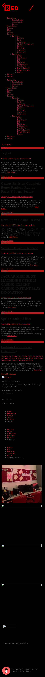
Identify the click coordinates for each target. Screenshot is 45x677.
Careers (15, 24)
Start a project (7, 144)
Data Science (21, 58)
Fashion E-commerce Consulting (16, 349)
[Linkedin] (7, 661)
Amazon (12, 358)
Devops (19, 72)
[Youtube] (20, 654)
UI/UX (19, 56)
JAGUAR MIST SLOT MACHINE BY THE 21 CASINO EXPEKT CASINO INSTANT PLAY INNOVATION (21, 284)
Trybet (6, 153)
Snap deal (21, 360)
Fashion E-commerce (18, 158)
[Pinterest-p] (33, 654)
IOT (18, 60)
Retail (19, 40)
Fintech (19, 46)
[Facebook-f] (7, 654)
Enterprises (16, 54)
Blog (9, 30)
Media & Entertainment (25, 44)
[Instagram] (13, 654)
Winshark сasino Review (19, 248)
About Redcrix (17, 22)
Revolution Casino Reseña (20, 220)
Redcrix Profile (17, 20)
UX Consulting (22, 64)
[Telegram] (13, 661)
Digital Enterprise (23, 70)
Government (21, 52)
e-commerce (38, 358)
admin (28, 158)
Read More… (12, 172)
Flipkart (14, 360)
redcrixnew (29, 360)
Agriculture (21, 50)
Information (11, 18)
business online (28, 358)
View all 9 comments (8, 374)
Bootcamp (10, 74)
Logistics (20, 38)
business (19, 358)
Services (10, 32)
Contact (10, 76)
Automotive (21, 42)
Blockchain (21, 62)
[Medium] (33, 661)
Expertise (10, 34)
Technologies (11, 26)
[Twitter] (27, 661)
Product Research (23, 68)
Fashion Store (6, 360)
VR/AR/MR (21, 66)
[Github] (27, 654)
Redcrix (18, 356)
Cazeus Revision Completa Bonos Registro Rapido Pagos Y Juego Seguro (21, 187)
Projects (10, 28)
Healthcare (21, 48)
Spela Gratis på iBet (16, 319)
